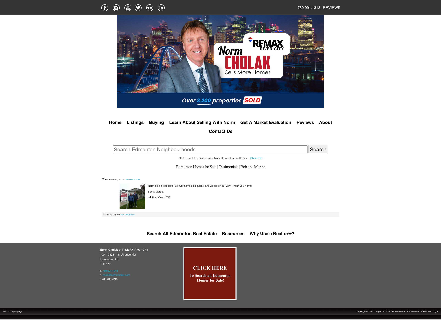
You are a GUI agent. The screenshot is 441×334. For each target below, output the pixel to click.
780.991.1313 (309, 7)
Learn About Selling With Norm (202, 122)
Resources (233, 233)
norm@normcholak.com (116, 275)
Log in (435, 311)
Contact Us (220, 131)
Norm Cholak (133, 179)
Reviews (305, 122)
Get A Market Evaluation (265, 122)
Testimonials (128, 214)
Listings (135, 122)
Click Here (256, 158)
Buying (156, 122)
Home (115, 122)
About (325, 122)
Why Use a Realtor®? (272, 233)
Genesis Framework (409, 311)
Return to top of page (12, 311)
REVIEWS (331, 7)
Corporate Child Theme (386, 311)
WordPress (426, 311)
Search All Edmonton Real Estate (182, 233)
